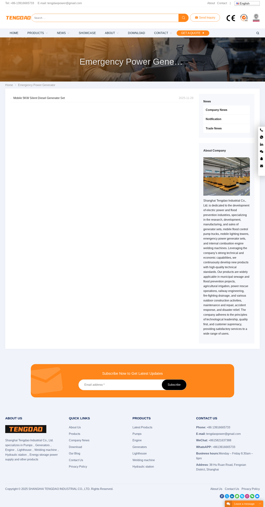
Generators (139, 447)
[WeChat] (252, 497)
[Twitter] (226, 497)
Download (75, 447)
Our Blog (74, 453)
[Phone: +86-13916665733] (261, 130)
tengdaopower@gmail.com (64, 3)
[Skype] (242, 497)
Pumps (137, 433)
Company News (216, 109)
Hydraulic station (143, 466)
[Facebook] (221, 497)
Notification (213, 119)
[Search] (183, 18)
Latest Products (142, 427)
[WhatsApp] (237, 497)
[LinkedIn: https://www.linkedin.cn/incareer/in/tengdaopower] (261, 144)
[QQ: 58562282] (261, 159)
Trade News (214, 128)
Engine (137, 440)
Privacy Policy (78, 466)
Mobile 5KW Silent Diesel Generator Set (39, 98)
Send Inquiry (206, 17)
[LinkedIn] (232, 497)
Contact (222, 3)
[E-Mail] (257, 497)
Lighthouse (139, 453)
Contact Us (76, 460)
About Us (75, 427)
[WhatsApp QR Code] (261, 137)
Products (74, 433)
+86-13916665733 (22, 3)
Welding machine (143, 460)
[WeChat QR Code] (261, 151)
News (207, 101)
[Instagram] (247, 497)
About (211, 3)
